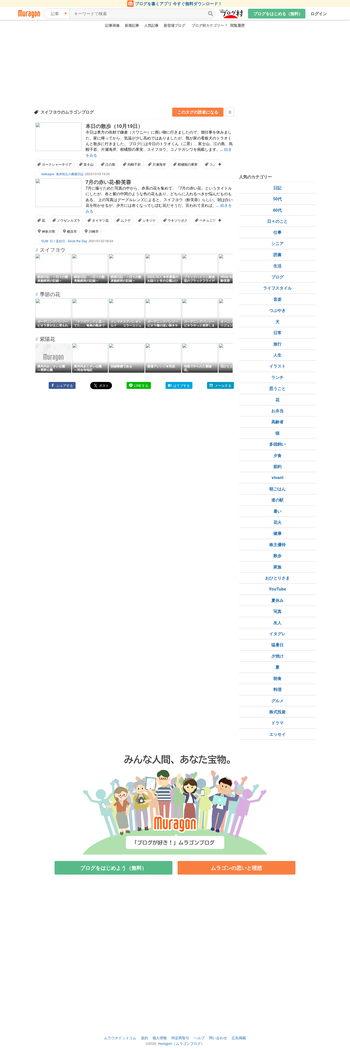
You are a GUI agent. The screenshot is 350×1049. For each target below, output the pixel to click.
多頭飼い (277, 444)
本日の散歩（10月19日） (114, 125)
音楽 (277, 299)
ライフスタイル (277, 288)
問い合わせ (218, 1037)
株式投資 (277, 712)
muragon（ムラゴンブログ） (181, 1043)
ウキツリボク (178, 220)
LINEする (141, 385)
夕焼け (277, 656)
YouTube (277, 589)
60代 (277, 210)
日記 (277, 188)
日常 (277, 332)
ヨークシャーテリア (57, 164)
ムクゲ (126, 220)
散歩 (277, 555)
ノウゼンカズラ (68, 220)
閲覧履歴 (237, 25)
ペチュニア (207, 220)
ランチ (277, 377)
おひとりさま (277, 578)
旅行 (277, 344)
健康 (277, 533)
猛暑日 (277, 645)
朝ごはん (277, 489)
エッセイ (277, 734)
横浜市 (72, 231)
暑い (277, 511)
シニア (277, 243)
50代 (277, 199)
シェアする (64, 385)
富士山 (89, 164)
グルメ (277, 701)
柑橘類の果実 (188, 164)
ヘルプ (199, 1037)
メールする (223, 385)
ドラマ (277, 723)
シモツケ (149, 220)
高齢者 (277, 422)
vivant (277, 477)
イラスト (277, 366)
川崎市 (94, 231)
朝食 (277, 678)
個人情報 (159, 1037)
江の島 (110, 164)
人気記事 (151, 25)
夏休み (277, 600)
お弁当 (277, 411)
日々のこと (277, 221)
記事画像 (112, 25)
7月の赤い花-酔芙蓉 (108, 181)
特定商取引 (180, 1037)
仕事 (277, 232)
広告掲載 (239, 1037)
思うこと (277, 388)
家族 (277, 567)
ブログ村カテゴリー (208, 25)
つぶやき (277, 310)
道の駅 (277, 500)
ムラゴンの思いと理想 (236, 867)
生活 (277, 266)
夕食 (277, 455)
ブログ (277, 277)
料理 (277, 689)
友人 (277, 622)
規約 (144, 1037)
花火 (277, 522)
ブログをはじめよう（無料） (113, 867)
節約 (277, 466)
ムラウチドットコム (120, 1037)
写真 (277, 611)
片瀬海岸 (159, 164)
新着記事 (132, 25)
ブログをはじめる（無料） (278, 13)
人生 (277, 355)
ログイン (319, 13)
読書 (277, 254)
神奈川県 (48, 231)
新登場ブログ (174, 25)
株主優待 (277, 544)
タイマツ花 (100, 220)
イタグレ (277, 633)
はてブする (181, 385)
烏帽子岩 (134, 164)
